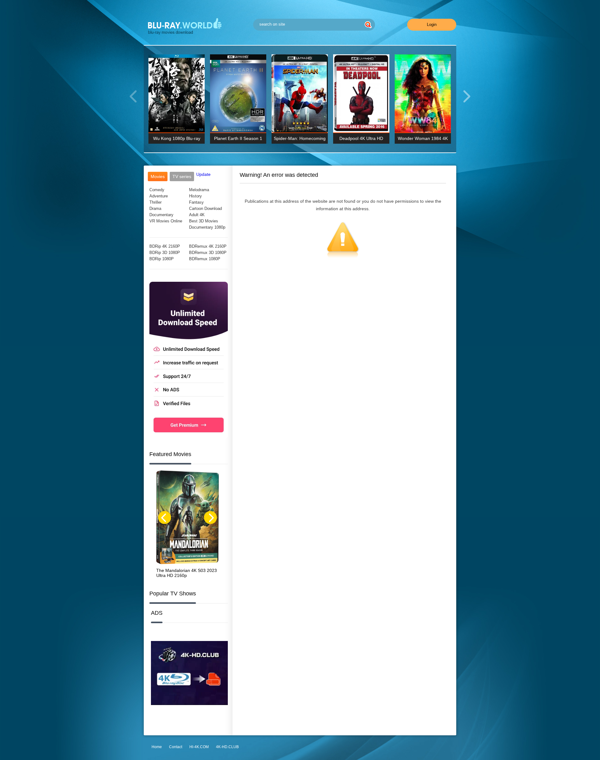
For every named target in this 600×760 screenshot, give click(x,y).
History (195, 196)
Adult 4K (197, 214)
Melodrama (199, 189)
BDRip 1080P (161, 258)
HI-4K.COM (199, 747)
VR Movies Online (165, 221)
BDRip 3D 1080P (164, 252)
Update (203, 174)
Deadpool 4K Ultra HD (361, 138)
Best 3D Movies (203, 221)
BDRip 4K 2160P (164, 246)
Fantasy (196, 202)
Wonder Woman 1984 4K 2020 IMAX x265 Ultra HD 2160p (423, 140)
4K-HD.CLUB (227, 747)
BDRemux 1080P (204, 258)
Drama (155, 208)
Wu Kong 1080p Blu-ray (176, 138)
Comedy (156, 189)
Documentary (161, 214)
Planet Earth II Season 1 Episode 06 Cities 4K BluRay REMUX (238, 140)
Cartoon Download (205, 208)
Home (157, 747)
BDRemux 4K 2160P (208, 246)
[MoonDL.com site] (188, 437)
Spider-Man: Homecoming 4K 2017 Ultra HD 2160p (300, 140)
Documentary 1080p (207, 227)
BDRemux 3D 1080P (208, 252)
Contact (175, 747)
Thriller (155, 202)
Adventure (158, 196)
